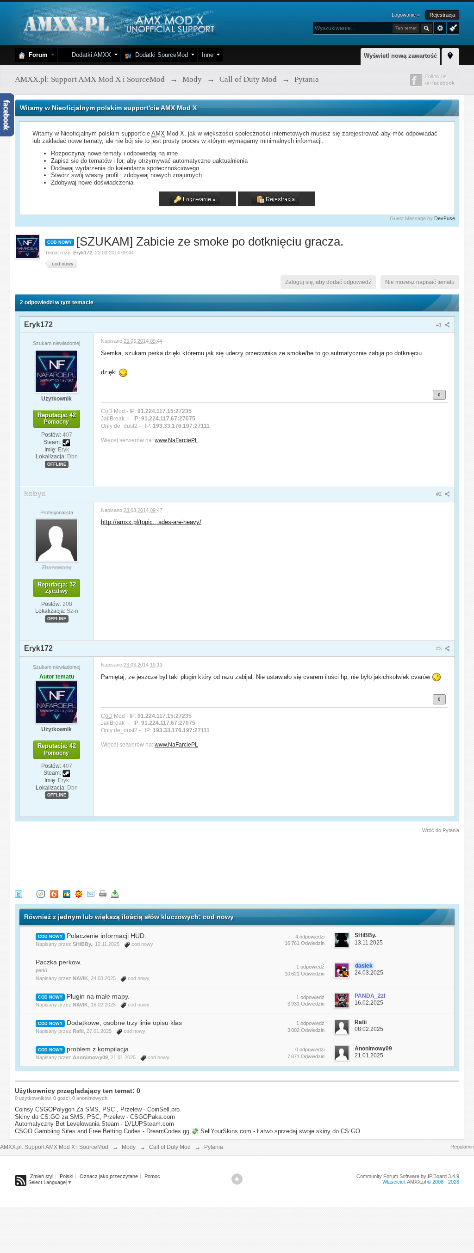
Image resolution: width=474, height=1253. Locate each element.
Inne (207, 54)
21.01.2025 (369, 1055)
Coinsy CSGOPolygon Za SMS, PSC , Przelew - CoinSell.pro (97, 1109)
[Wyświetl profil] (56, 371)
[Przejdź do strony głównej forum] (118, 22)
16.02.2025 (369, 1003)
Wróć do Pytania (440, 830)
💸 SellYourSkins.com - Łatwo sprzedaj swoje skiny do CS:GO (275, 1131)
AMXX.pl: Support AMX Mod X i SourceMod (54, 1147)
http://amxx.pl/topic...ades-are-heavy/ (151, 521)
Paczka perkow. (58, 962)
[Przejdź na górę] (237, 1179)
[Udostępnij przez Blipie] (54, 893)
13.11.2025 (369, 942)
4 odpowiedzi (309, 936)
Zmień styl (41, 1176)
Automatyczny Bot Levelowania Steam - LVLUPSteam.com (94, 1123)
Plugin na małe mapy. (98, 996)
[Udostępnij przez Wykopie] (40, 893)
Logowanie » (406, 15)
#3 (439, 648)
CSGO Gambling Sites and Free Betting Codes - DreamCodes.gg (102, 1131)
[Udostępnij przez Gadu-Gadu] (78, 893)
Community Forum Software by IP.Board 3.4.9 (407, 1176)
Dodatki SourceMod (159, 54)
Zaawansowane (440, 28)
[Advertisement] (183, 860)
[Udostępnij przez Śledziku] (66, 893)
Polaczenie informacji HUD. (106, 935)
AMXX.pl (416, 1182)
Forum (36, 54)
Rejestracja (442, 15)
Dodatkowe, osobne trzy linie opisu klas (124, 1022)
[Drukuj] (102, 893)
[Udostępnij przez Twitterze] (18, 893)
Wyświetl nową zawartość (400, 55)
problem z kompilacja (98, 1049)
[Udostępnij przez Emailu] (90, 893)
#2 (439, 494)
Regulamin (462, 1146)
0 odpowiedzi (309, 1049)
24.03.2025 (369, 972)
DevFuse (444, 218)
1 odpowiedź (310, 966)
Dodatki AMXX (89, 54)
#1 (439, 324)
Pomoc (152, 1176)
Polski (66, 1176)
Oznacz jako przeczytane (109, 1176)
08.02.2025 (369, 1029)
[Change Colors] (452, 27)
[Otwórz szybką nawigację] (450, 55)
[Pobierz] (114, 893)
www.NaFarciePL (176, 440)
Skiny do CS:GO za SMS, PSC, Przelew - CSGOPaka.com (95, 1116)
